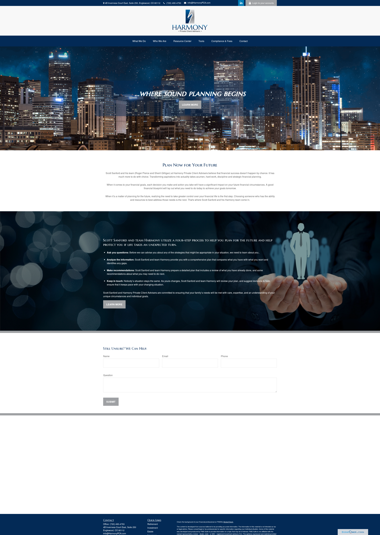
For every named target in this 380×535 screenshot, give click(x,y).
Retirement (152, 524)
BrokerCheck (228, 522)
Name (106, 356)
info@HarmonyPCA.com (199, 2)
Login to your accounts (263, 2)
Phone (224, 356)
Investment (152, 527)
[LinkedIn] (241, 3)
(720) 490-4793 (173, 2)
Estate (150, 531)
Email (165, 356)
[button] (139, 41)
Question (108, 375)
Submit (110, 401)
